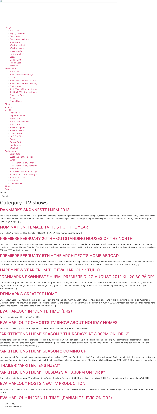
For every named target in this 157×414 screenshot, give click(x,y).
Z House (14, 98)
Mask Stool (15, 42)
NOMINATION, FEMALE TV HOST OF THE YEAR (44, 227)
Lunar (12, 77)
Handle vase (15, 63)
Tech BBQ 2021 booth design (23, 89)
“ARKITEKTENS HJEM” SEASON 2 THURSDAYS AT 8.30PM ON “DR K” (64, 334)
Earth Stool (15, 36)
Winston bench (17, 48)
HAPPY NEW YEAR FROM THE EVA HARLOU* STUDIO (50, 270)
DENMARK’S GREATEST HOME (28, 293)
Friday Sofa (15, 30)
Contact (8, 107)
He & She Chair (17, 54)
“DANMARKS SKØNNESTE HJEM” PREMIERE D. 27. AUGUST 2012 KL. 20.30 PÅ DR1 (77, 276)
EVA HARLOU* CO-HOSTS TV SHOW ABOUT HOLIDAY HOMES (59, 322)
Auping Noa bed (17, 33)
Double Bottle (16, 60)
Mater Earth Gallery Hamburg (23, 83)
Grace (12, 57)
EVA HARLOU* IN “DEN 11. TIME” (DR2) (36, 311)
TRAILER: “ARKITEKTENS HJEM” (30, 365)
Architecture (10, 68)
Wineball (14, 65)
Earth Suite (15, 71)
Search (3, 192)
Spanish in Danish (18, 95)
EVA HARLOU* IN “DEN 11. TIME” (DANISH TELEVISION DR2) (56, 397)
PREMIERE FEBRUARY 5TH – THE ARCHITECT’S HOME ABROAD (59, 255)
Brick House (15, 86)
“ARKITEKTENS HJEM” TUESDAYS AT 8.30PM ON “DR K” (52, 372)
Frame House (16, 101)
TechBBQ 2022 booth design (23, 92)
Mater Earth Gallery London (23, 80)
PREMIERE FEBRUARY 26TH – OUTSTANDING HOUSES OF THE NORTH (66, 238)
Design (8, 27)
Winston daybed (17, 45)
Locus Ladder (16, 51)
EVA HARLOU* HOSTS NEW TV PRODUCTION (42, 383)
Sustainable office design (21, 74)
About (8, 104)
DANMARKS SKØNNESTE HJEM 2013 (35, 209)
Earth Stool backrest (19, 39)
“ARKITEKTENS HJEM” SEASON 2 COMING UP (43, 351)
